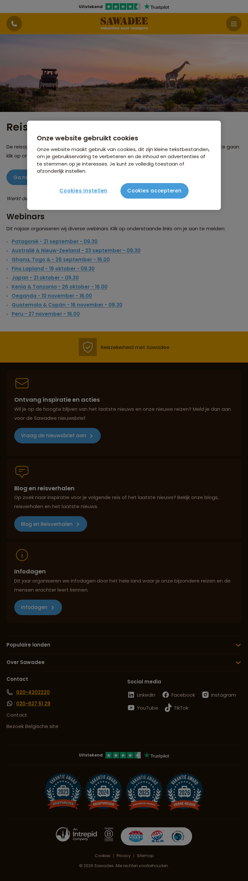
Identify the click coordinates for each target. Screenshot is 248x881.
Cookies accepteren (154, 190)
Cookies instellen (83, 190)
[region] (124, 165)
